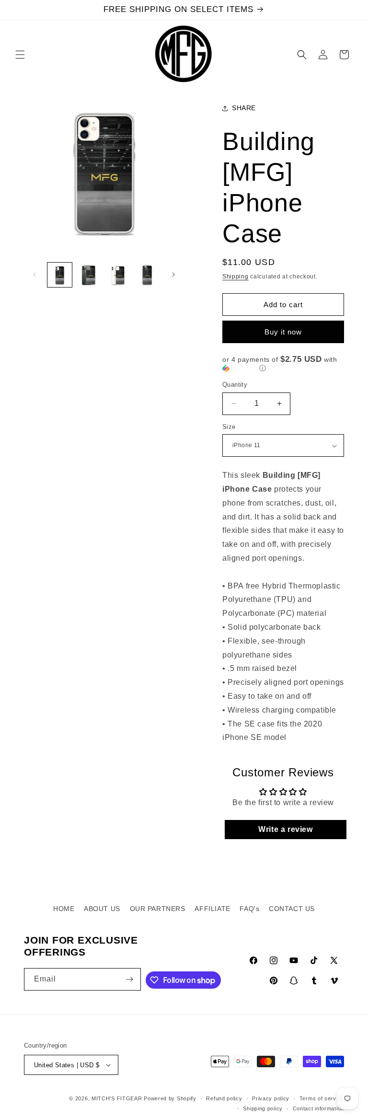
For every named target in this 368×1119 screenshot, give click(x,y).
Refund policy (224, 1098)
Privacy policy (270, 1098)
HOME (63, 908)
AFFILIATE (212, 908)
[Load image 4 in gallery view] (147, 275)
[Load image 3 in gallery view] (118, 275)
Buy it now (283, 332)
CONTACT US (292, 908)
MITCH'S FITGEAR (117, 1098)
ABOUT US (102, 908)
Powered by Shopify (170, 1098)
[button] (20, 54)
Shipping (235, 276)
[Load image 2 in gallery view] (89, 275)
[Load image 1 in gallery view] (59, 275)
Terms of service (321, 1098)
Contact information (318, 1108)
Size (229, 426)
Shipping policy (263, 1108)
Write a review (285, 829)
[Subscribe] (129, 979)
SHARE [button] (244, 108)
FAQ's (249, 908)
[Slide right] (173, 274)
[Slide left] (34, 274)
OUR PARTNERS (157, 908)
